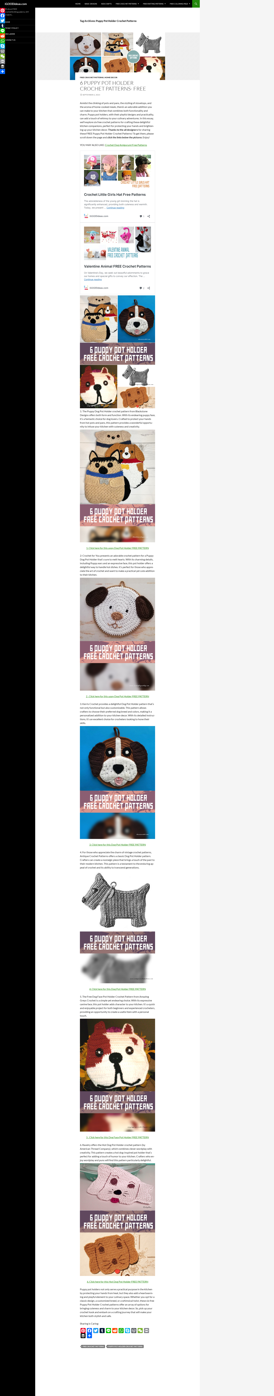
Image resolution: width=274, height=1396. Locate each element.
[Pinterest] (83, 1330)
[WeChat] (140, 1330)
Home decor (110, 77)
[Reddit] (115, 1330)
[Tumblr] (102, 1330)
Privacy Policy (12, 28)
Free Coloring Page (179, 4)
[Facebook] (89, 1330)
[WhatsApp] (121, 1330)
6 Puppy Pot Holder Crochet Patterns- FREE (113, 86)
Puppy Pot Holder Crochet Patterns (125, 1346)
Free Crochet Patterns (126, 4)
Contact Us (10, 40)
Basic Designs (91, 4)
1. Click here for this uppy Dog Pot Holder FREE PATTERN (117, 547)
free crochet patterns (93, 1346)
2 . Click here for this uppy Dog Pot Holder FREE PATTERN (117, 696)
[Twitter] (96, 1330)
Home (78, 4)
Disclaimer (10, 34)
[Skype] (127, 1330)
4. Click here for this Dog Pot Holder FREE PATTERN (117, 988)
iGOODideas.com (16, 4)
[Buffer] (83, 1335)
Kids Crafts (106, 4)
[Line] (108, 1330)
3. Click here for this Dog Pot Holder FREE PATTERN (117, 844)
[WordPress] (134, 1330)
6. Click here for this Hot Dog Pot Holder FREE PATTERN (117, 1281)
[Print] (146, 1330)
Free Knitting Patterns (153, 4)
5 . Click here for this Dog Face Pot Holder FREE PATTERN (117, 1137)
